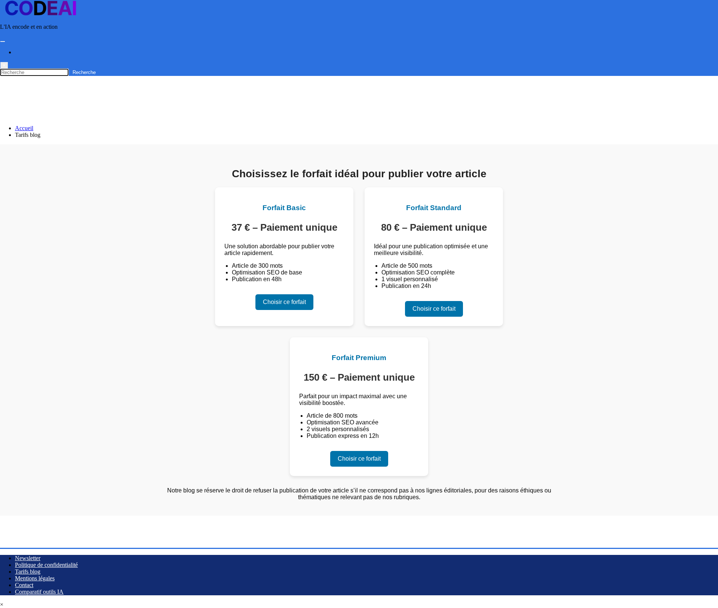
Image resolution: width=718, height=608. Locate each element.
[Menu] (2, 41)
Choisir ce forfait (284, 302)
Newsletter (27, 558)
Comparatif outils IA (39, 592)
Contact (24, 585)
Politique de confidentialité (46, 565)
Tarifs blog (27, 571)
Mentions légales (35, 578)
